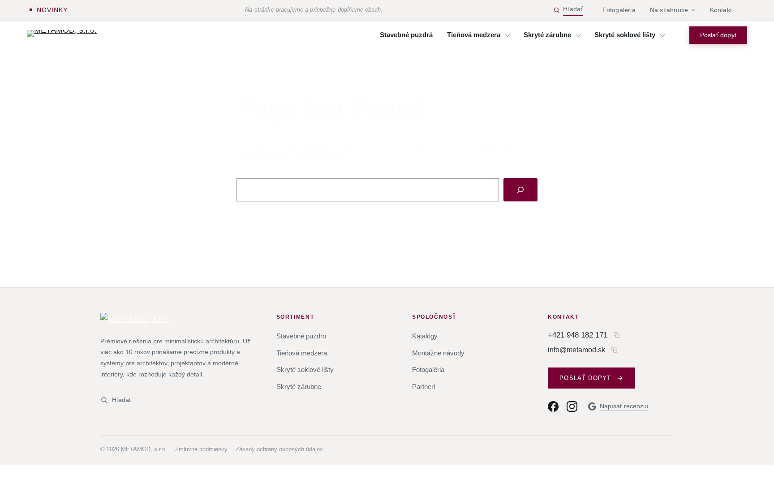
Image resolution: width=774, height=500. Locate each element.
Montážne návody (438, 353)
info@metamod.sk (576, 350)
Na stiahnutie (669, 9)
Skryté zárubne (298, 386)
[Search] (520, 189)
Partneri (423, 386)
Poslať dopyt (718, 35)
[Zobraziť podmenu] (507, 35)
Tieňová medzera (301, 353)
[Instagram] (572, 406)
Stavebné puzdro (301, 336)
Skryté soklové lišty (305, 369)
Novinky (52, 9)
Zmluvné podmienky (201, 449)
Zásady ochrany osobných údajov (279, 449)
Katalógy (425, 336)
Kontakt (721, 9)
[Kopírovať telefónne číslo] (616, 335)
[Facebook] (553, 406)
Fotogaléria (619, 9)
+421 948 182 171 (577, 334)
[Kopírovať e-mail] (614, 350)
